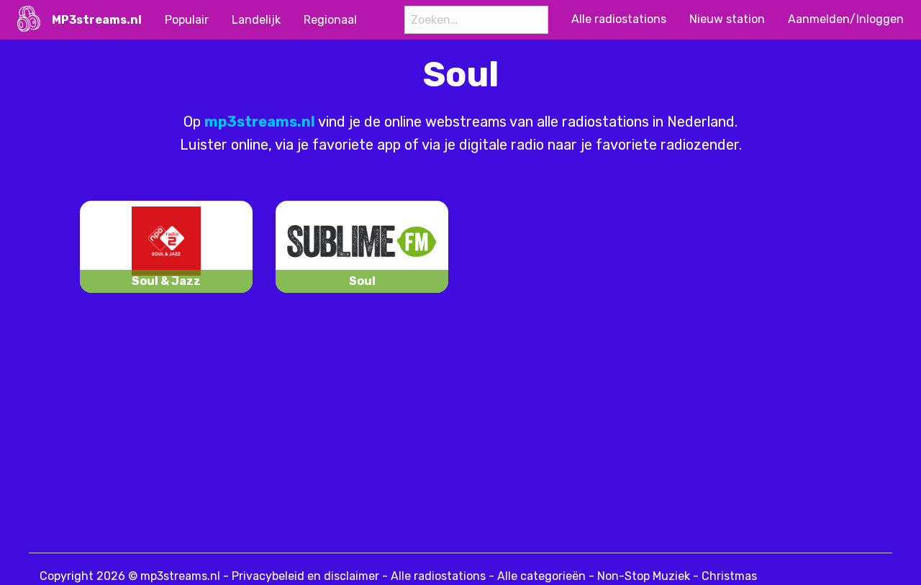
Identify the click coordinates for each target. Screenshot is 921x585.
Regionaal (330, 20)
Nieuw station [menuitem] (727, 19)
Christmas (729, 576)
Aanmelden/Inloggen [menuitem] (846, 19)
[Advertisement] (389, 426)
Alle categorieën (541, 576)
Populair (187, 20)
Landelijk (256, 20)
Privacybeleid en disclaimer (305, 576)
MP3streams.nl (97, 20)
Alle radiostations (438, 576)
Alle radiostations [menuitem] (618, 19)
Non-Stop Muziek (643, 576)
